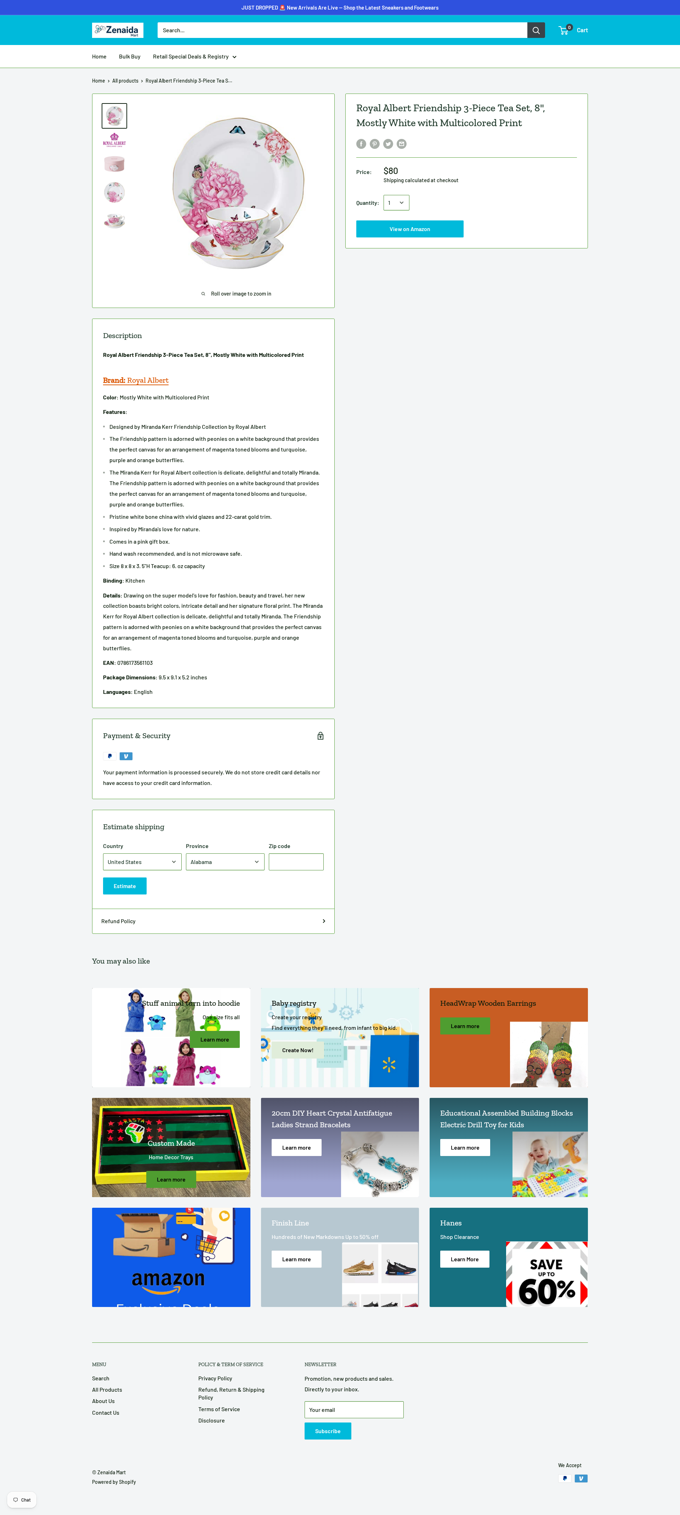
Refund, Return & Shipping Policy (231, 1393)
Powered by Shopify (114, 1482)
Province (197, 845)
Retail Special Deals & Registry (191, 56)
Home (99, 56)
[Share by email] (402, 143)
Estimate (125, 885)
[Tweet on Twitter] (388, 143)
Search (100, 1378)
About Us (103, 1400)
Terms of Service (219, 1408)
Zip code (279, 845)
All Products (107, 1389)
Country (113, 845)
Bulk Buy (130, 56)
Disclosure (211, 1420)
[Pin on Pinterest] (375, 143)
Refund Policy (118, 921)
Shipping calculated (407, 180)
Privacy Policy (215, 1378)
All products (125, 81)
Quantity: (367, 202)
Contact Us (105, 1412)
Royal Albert (136, 380)
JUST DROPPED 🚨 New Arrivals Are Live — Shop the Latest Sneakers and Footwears (340, 7)
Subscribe (328, 1430)
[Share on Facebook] (361, 143)
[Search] (536, 30)
